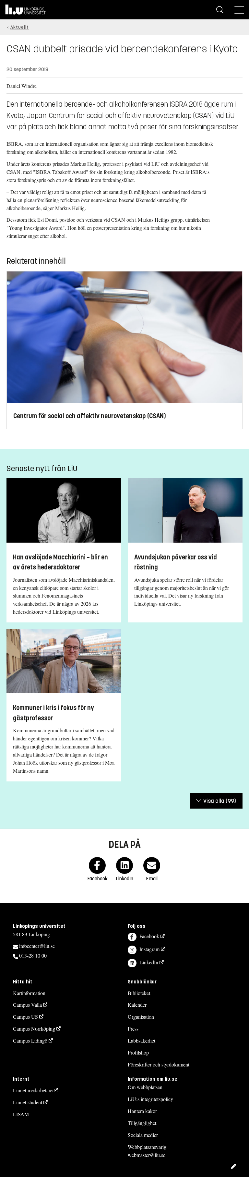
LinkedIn (148, 962)
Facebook (149, 936)
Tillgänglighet (142, 1122)
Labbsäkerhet (141, 1040)
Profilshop (138, 1052)
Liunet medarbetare (33, 1090)
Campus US (25, 1016)
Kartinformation (29, 993)
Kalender (137, 1004)
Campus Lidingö (30, 1040)
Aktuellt (19, 27)
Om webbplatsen (145, 1087)
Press (133, 1028)
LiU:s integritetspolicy (150, 1099)
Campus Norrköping (34, 1028)
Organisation (141, 1016)
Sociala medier (143, 1134)
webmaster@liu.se (146, 1154)
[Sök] (220, 9)
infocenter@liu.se (37, 945)
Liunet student (27, 1102)
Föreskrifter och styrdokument (158, 1064)
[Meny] (239, 9)
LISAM (21, 1114)
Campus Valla (27, 1004)
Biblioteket (139, 993)
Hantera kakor (142, 1111)
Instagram (149, 949)
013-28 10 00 (33, 955)
